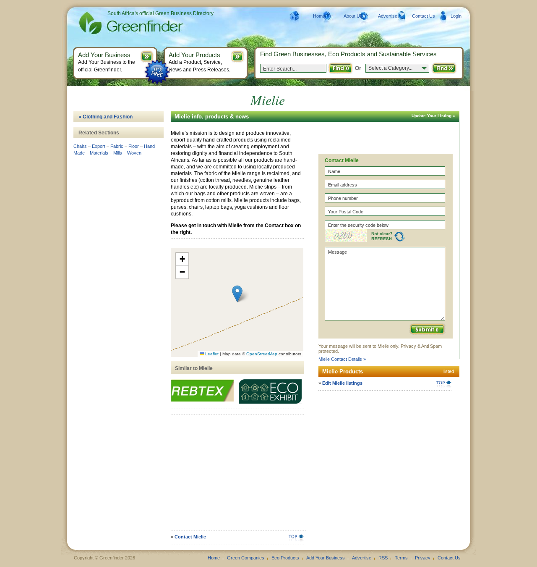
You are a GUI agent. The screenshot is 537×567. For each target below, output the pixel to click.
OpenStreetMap (261, 354)
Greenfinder (130, 23)
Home (319, 15)
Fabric (116, 146)
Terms (401, 557)
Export (98, 146)
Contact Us (423, 15)
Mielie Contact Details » (342, 359)
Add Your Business (325, 557)
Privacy (422, 557)
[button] (237, 293)
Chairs (80, 146)
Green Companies (245, 557)
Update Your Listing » (433, 115)
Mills (117, 152)
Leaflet (211, 354)
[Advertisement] (236, 475)
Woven (134, 152)
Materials (99, 152)
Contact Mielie (190, 536)
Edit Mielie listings (342, 383)
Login (456, 15)
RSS (383, 557)
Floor (133, 146)
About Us (353, 15)
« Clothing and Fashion (105, 117)
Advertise (387, 15)
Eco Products (285, 557)
